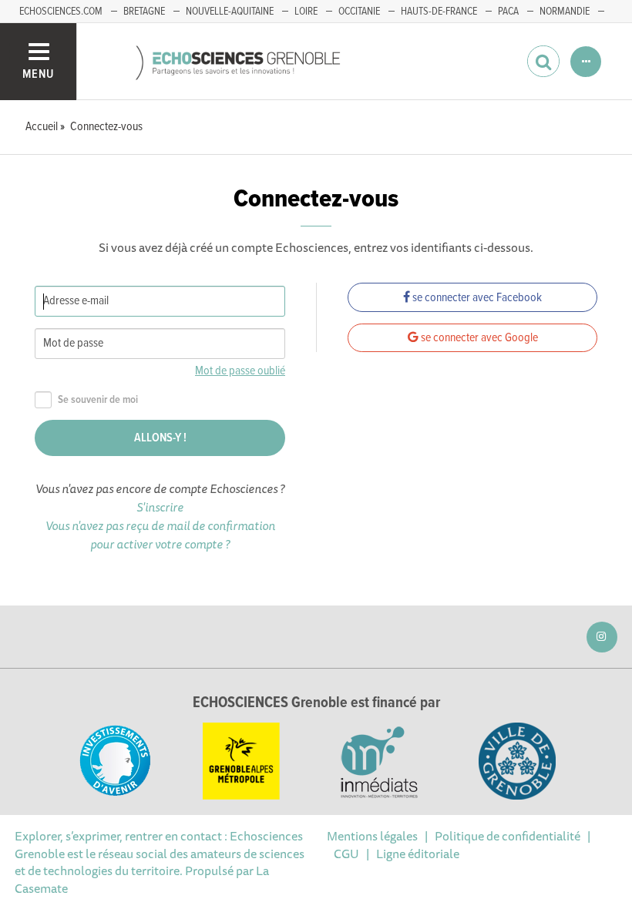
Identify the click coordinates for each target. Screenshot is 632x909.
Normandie (565, 11)
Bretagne (144, 11)
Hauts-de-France (439, 11)
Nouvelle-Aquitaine (230, 11)
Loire (306, 11)
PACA (508, 11)
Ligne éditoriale (417, 854)
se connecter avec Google (478, 338)
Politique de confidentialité (507, 836)
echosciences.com (61, 11)
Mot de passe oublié (240, 371)
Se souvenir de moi (98, 400)
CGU (346, 854)
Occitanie (359, 11)
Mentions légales (372, 836)
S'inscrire (159, 507)
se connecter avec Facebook (476, 298)
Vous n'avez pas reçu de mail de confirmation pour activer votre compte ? (160, 534)
